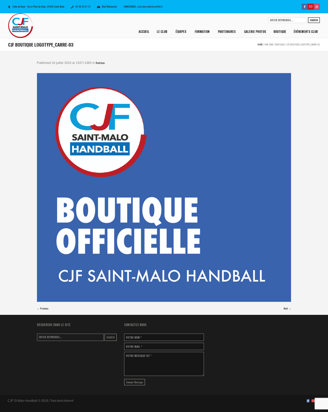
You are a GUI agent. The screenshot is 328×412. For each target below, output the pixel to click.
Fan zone (269, 44)
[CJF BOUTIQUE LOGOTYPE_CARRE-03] (164, 187)
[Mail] (311, 7)
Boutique (280, 44)
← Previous (42, 308)
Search (314, 20)
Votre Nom (134, 337)
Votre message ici (138, 356)
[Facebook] (305, 7)
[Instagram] (317, 7)
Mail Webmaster (109, 6)
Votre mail (134, 346)
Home (260, 44)
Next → (287, 308)
